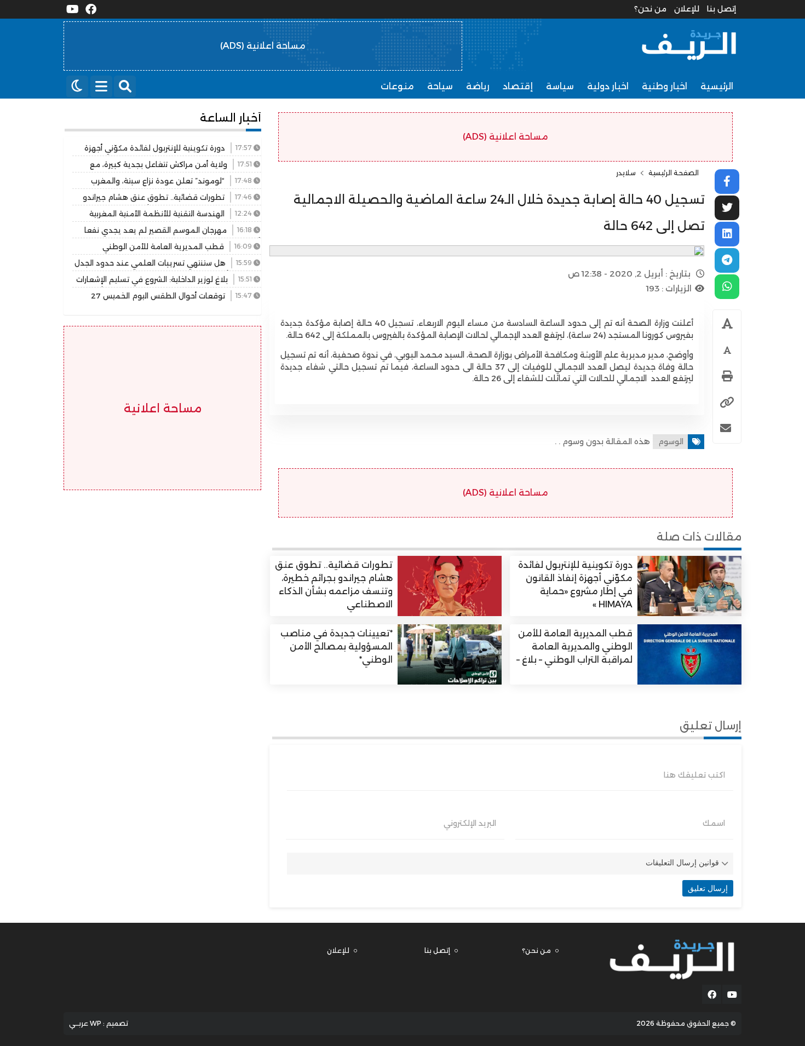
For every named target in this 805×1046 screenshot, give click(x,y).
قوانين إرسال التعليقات (682, 862)
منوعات (397, 86)
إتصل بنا (721, 9)
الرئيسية (716, 86)
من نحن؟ (650, 9)
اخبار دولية (608, 86)
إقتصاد (518, 86)
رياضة (478, 86)
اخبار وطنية (664, 86)
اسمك (714, 823)
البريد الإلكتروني (470, 823)
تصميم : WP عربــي (98, 1023)
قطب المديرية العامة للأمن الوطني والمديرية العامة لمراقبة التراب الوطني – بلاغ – (574, 646)
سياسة (560, 86)
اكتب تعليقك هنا (694, 775)
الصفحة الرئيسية (673, 173)
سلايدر (626, 173)
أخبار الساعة (230, 117)
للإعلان (686, 9)
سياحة (440, 86)
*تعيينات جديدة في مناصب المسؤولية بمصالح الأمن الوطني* (336, 646)
